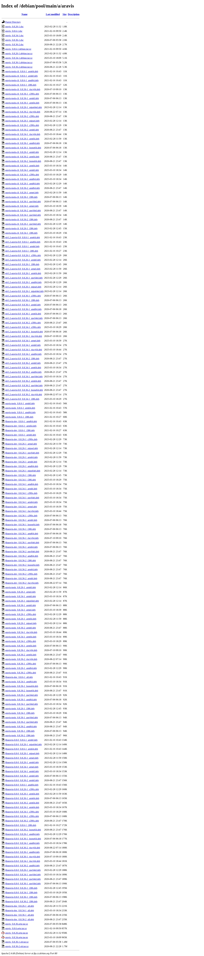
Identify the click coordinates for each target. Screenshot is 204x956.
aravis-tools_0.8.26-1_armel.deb (20, 592)
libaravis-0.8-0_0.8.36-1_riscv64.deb (22, 856)
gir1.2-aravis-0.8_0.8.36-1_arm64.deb (23, 313)
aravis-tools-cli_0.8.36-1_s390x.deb (22, 94)
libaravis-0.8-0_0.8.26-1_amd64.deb (22, 834)
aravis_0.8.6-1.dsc (13, 31)
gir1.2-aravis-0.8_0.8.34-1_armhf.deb (23, 345)
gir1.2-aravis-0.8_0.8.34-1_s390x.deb (23, 327)
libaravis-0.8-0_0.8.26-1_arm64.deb (22, 794)
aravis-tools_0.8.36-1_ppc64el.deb (21, 717)
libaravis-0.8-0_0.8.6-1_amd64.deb (21, 785)
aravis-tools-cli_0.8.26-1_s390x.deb (22, 125)
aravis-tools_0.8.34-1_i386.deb (19, 713)
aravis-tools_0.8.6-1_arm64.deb (20, 408)
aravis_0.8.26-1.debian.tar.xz (18, 53)
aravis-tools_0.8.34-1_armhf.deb (20, 596)
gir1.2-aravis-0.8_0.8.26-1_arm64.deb (23, 273)
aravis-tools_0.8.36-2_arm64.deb (20, 654)
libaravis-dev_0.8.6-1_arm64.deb (20, 426)
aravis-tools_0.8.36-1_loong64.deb (21, 686)
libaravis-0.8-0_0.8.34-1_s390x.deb (22, 811)
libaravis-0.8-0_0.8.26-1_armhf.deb (22, 762)
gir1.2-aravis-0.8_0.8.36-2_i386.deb (22, 358)
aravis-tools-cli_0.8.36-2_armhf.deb (22, 129)
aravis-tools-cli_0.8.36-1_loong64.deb (23, 147)
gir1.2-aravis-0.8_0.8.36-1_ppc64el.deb (24, 318)
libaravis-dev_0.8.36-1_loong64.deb (22, 524)
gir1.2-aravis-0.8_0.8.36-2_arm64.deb (23, 381)
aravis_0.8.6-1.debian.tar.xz (18, 49)
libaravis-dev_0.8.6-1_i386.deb (20, 430)
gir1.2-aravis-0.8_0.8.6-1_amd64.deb (22, 242)
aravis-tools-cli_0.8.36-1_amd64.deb (22, 143)
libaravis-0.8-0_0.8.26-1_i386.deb (21, 888)
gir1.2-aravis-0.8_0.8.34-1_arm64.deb (23, 367)
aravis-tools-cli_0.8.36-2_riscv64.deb (22, 112)
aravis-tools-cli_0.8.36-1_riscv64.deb (22, 89)
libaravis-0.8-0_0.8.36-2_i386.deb (21, 901)
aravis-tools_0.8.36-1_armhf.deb (20, 605)
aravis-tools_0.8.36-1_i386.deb (19, 731)
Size (65, 14)
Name (24, 14)
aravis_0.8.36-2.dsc (14, 44)
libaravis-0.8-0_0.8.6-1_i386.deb (20, 825)
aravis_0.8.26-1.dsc (14, 26)
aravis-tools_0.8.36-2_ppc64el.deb (21, 722)
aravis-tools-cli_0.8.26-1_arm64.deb (22, 138)
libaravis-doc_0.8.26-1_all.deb (19, 906)
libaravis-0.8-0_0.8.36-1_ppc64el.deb (23, 883)
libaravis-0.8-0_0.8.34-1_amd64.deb (22, 843)
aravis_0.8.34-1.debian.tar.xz (18, 58)
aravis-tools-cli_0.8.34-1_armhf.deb (22, 170)
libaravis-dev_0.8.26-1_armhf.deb (21, 462)
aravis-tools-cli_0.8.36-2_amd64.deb (22, 188)
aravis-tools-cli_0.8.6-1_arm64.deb (21, 71)
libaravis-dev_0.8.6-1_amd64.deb (21, 421)
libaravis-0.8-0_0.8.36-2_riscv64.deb (22, 847)
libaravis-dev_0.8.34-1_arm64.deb (21, 502)
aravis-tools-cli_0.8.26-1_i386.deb (21, 228)
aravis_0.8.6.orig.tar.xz (16, 928)
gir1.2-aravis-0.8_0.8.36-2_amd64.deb (23, 372)
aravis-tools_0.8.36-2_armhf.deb (20, 628)
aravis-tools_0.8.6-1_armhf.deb (20, 403)
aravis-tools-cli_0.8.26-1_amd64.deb (22, 183)
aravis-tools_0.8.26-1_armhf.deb (20, 587)
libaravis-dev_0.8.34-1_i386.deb (20, 479)
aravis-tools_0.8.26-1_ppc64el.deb (21, 695)
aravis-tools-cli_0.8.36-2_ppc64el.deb (23, 210)
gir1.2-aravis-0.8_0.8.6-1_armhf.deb (22, 246)
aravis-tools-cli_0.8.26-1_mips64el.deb (23, 107)
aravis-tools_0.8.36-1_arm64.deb (20, 645)
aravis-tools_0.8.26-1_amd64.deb (21, 668)
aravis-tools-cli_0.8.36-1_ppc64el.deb (23, 201)
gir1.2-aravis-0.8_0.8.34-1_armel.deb (22, 340)
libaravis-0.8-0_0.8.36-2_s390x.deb (22, 820)
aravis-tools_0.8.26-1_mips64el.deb (22, 601)
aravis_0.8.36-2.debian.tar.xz (18, 67)
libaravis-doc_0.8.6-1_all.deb (19, 677)
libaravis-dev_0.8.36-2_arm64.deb (21, 569)
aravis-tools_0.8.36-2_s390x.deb (20, 672)
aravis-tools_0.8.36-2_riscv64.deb (21, 659)
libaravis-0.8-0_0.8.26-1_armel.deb (21, 758)
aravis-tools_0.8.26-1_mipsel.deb (20, 623)
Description (73, 14)
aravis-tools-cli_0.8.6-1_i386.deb (20, 85)
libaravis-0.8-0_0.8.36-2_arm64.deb (22, 803)
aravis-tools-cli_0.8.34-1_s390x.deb (22, 174)
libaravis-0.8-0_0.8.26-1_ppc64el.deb (23, 870)
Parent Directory (13, 22)
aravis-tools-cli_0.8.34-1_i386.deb (21, 233)
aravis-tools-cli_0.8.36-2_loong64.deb (23, 161)
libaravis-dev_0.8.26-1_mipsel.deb (21, 448)
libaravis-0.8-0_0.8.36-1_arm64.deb (22, 798)
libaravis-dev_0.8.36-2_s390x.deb (21, 574)
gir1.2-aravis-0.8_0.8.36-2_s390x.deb (23, 322)
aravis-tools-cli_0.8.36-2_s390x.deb (22, 116)
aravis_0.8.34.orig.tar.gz (16, 937)
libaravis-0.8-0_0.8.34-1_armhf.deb (22, 771)
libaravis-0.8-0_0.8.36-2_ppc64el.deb (23, 879)
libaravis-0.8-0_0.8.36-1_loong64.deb (23, 838)
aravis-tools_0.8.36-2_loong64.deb (21, 690)
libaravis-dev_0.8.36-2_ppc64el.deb (22, 551)
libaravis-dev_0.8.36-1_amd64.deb (21, 533)
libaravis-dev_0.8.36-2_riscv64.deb (22, 583)
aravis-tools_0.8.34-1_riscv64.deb (21, 632)
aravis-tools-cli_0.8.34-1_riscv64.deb (22, 134)
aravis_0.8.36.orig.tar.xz (16, 924)
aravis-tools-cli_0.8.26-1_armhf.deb (22, 152)
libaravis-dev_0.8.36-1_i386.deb (20, 529)
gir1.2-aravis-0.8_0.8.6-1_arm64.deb (22, 237)
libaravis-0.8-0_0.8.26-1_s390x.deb (22, 789)
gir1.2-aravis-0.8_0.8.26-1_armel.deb (22, 269)
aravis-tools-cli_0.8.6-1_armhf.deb (21, 76)
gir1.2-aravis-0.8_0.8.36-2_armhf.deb (23, 363)
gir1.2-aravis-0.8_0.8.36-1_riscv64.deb (23, 336)
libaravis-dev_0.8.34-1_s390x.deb (21, 493)
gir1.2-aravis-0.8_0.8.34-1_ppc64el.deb (24, 376)
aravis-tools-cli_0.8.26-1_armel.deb (22, 192)
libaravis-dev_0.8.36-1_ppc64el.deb (22, 542)
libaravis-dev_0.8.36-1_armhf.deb (21, 520)
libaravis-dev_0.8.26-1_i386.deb (20, 475)
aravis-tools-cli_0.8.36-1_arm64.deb (22, 103)
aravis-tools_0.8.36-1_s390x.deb (20, 663)
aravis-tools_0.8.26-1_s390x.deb (20, 614)
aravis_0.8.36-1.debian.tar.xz (18, 62)
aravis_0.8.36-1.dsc (14, 40)
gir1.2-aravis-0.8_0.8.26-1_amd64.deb (23, 282)
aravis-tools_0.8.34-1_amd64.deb (21, 681)
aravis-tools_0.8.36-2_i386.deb (19, 735)
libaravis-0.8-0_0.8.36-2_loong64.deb (23, 829)
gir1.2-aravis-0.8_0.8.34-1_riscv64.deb (23, 349)
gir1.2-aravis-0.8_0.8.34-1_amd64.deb (23, 354)
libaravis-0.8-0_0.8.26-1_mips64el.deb (23, 744)
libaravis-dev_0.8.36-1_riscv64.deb (22, 538)
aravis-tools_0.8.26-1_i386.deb (19, 708)
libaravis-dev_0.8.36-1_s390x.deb (21, 515)
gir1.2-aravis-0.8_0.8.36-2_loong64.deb (24, 390)
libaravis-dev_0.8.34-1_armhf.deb (21, 488)
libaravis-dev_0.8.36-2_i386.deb (20, 560)
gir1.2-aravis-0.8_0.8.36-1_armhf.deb (23, 304)
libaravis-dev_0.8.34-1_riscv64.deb (22, 511)
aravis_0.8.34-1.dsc (14, 35)
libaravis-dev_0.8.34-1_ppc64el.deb (22, 497)
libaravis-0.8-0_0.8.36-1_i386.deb (21, 897)
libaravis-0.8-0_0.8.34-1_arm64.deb (22, 807)
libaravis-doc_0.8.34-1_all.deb (19, 910)
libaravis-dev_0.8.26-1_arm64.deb (21, 457)
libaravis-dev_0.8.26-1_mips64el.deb (22, 470)
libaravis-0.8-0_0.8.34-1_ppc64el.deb (23, 874)
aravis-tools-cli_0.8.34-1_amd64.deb (22, 179)
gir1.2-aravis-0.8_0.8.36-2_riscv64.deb (23, 394)
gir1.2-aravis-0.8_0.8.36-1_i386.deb (22, 300)
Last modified (53, 14)
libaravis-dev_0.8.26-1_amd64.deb (21, 466)
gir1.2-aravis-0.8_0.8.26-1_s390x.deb (23, 255)
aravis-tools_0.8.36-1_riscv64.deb (21, 650)
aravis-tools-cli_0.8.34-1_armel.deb (22, 206)
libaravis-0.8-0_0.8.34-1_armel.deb (21, 767)
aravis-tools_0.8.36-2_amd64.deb (21, 726)
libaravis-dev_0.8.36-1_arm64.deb (21, 547)
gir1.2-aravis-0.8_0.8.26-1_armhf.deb (23, 260)
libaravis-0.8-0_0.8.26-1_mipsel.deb (22, 753)
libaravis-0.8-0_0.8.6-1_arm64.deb (21, 749)
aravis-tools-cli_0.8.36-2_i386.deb (21, 219)
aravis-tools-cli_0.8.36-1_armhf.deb (22, 98)
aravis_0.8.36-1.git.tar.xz (17, 942)
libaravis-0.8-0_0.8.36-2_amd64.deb (22, 865)
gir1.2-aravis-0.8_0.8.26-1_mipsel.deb (23, 287)
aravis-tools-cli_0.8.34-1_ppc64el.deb (23, 215)
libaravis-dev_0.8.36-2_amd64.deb (21, 556)
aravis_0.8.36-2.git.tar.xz (17, 946)
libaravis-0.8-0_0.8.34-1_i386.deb (21, 892)
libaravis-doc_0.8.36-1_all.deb (19, 915)
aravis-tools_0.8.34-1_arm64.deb (20, 636)
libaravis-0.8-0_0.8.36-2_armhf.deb (22, 780)
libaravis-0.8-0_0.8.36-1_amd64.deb (22, 852)
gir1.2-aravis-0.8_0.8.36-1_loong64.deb (24, 331)
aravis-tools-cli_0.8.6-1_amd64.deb (22, 80)
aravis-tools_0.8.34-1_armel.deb (20, 610)
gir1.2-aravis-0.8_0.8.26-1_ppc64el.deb (24, 278)
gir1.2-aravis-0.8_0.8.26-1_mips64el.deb (24, 291)
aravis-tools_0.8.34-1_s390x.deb (20, 641)
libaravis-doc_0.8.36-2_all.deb (19, 919)
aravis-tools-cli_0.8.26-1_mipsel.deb (22, 120)
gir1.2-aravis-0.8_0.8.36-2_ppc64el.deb (24, 385)
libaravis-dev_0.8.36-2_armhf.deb (21, 578)
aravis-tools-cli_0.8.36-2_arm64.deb (22, 156)
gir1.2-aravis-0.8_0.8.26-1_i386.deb (22, 264)
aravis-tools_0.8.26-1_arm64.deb (20, 619)
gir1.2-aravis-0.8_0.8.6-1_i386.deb (21, 251)
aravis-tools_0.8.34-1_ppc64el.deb (21, 704)
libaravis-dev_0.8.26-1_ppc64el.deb (22, 453)
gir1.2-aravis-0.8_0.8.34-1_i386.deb (22, 399)
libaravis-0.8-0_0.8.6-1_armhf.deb (21, 740)
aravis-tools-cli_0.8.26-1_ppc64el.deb (23, 224)
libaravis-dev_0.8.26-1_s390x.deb (21, 439)
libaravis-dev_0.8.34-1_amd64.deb (21, 484)
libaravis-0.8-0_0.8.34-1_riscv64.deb (22, 861)
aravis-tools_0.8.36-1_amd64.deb (21, 699)
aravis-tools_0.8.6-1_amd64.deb (20, 412)
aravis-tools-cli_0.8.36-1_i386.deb (21, 197)
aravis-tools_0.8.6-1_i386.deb (19, 417)
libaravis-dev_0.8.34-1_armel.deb (21, 506)
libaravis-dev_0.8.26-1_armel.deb (21, 444)
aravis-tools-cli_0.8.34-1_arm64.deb (22, 165)
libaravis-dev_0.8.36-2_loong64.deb (22, 565)
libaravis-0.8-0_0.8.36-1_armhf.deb (22, 776)
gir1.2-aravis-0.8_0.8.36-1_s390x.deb (23, 295)
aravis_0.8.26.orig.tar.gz (16, 933)
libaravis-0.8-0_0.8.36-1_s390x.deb (22, 816)
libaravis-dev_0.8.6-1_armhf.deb (20, 435)
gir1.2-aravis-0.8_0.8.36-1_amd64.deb (23, 309)
